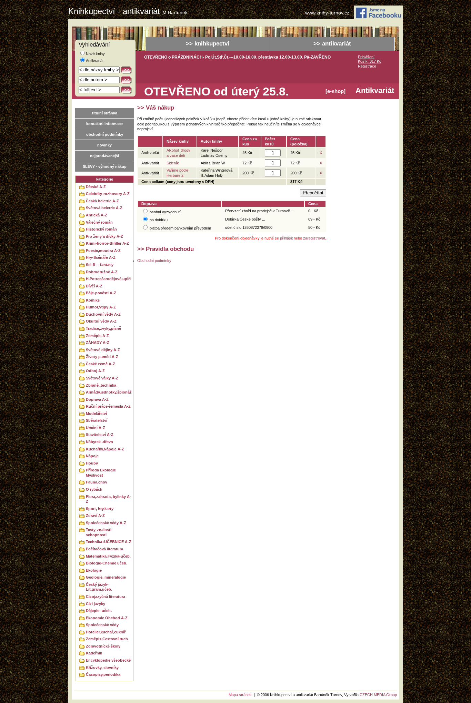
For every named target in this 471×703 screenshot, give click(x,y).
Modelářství (96, 413)
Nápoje (92, 456)
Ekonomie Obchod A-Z (107, 618)
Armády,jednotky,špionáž (109, 392)
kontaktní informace (104, 124)
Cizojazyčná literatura (105, 596)
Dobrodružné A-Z (102, 272)
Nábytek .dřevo (99, 442)
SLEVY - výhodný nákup (105, 166)
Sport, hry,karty (99, 509)
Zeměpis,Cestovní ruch (107, 639)
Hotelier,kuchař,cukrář (106, 632)
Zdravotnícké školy (103, 646)
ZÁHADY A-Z (97, 342)
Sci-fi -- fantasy (99, 265)
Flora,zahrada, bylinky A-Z (108, 499)
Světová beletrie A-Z (104, 208)
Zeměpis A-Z (97, 336)
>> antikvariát (332, 43)
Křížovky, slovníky (102, 667)
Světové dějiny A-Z (103, 350)
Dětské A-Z (96, 187)
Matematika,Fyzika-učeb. (108, 556)
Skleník (173, 163)
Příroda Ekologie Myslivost (101, 472)
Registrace (367, 66)
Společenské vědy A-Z (106, 523)
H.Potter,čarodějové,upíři (108, 279)
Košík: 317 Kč (369, 61)
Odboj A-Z (95, 371)
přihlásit (286, 238)
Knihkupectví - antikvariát (128, 11)
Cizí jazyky (95, 604)
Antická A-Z (96, 215)
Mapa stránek (240, 695)
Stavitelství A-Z (99, 434)
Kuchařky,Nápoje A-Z (105, 449)
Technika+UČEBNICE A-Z (108, 542)
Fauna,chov (96, 482)
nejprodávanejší (104, 156)
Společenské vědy (102, 625)
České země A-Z (100, 364)
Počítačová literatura (104, 549)
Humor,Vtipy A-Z (101, 307)
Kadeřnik (94, 653)
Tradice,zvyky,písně (103, 328)
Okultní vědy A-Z (101, 321)
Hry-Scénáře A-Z (101, 257)
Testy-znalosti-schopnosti (99, 532)
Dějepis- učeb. (99, 611)
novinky (104, 145)
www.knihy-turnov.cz (327, 13)
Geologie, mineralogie (106, 577)
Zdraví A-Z (95, 515)
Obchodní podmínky (154, 260)
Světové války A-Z (102, 378)
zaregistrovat (314, 238)
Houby (92, 463)
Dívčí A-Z (94, 286)
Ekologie (94, 570)
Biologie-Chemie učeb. (106, 563)
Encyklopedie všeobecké (108, 660)
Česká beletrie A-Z (102, 201)
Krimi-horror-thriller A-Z (107, 243)
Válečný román (99, 222)
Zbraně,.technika (101, 385)
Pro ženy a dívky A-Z (104, 236)
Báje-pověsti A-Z (101, 293)
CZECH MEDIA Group (378, 695)
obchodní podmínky (104, 134)
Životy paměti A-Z (102, 357)
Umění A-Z (95, 428)
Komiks (93, 300)
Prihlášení (366, 57)
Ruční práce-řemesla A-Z (108, 406)
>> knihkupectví (207, 43)
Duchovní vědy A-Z (103, 314)
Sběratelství (96, 420)
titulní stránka (104, 113)
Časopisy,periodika (103, 674)
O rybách (94, 489)
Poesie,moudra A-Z (103, 250)
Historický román (101, 229)
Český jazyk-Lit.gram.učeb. (99, 587)
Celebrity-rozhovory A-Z (108, 194)
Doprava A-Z (97, 399)
